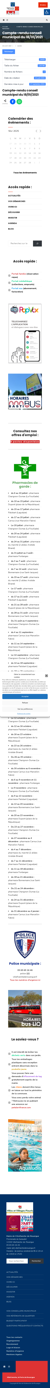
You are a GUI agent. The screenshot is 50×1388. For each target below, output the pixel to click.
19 (20, 158)
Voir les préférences (25, 709)
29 (20, 144)
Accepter (25, 696)
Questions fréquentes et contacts (24, 1325)
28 (15, 144)
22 (34, 158)
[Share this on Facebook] (12, 101)
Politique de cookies (23, 714)
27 (25, 162)
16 (39, 153)
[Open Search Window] (46, 20)
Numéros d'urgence (15, 1351)
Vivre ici (12, 206)
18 (15, 158)
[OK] (37, 243)
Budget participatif (16, 1321)
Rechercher (36, 1261)
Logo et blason (13, 1347)
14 (30, 153)
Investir (12, 217)
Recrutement (12, 1344)
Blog (11, 228)
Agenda (12, 223)
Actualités (14, 195)
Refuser (25, 703)
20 (25, 158)
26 (20, 162)
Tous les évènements (25, 172)
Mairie (19, 46)
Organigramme (13, 1340)
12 (20, 153)
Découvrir (14, 212)
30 (25, 144)
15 (34, 153)
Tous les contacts (14, 1337)
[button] (47, 12)
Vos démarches (16, 201)
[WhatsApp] (19, 101)
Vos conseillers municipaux (21, 1311)
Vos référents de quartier (20, 1316)
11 (15, 153)
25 (15, 162)
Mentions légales (14, 1354)
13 (25, 153)
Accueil (5, 27)
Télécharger (8, 52)
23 (39, 158)
